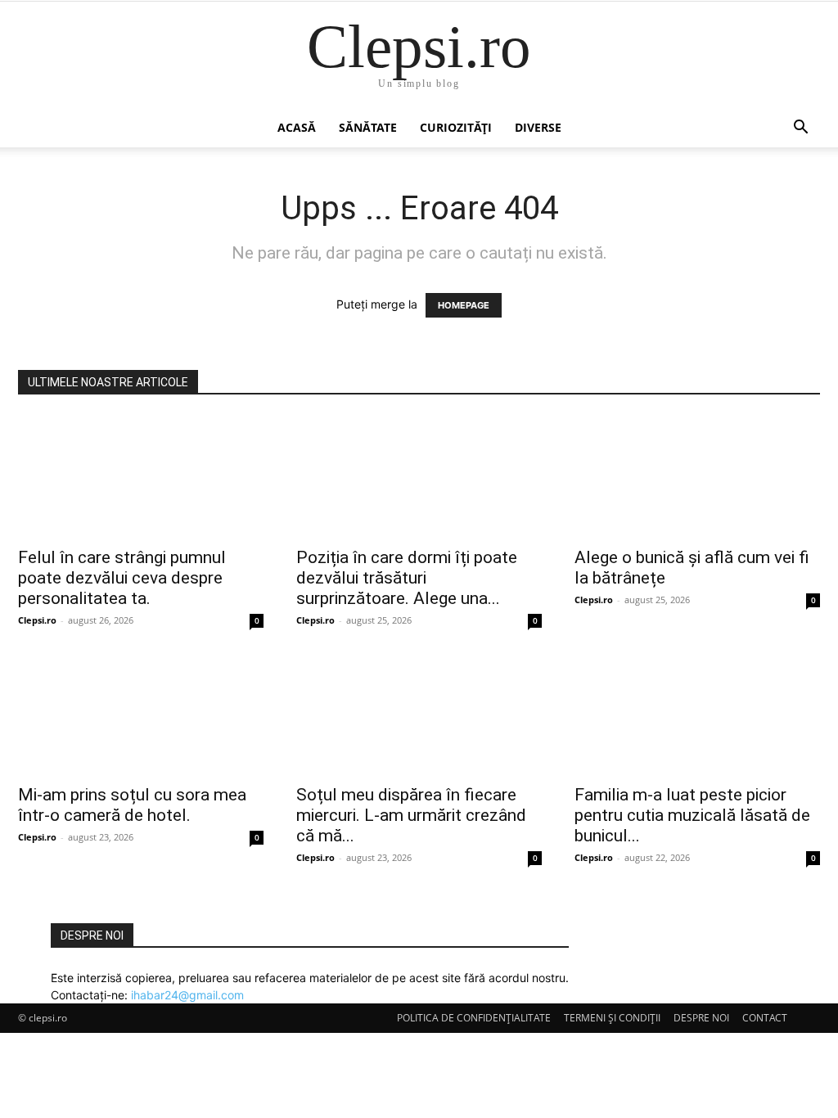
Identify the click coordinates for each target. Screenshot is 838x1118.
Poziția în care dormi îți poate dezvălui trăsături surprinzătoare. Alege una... (406, 578)
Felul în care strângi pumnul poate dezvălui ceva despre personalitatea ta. (122, 578)
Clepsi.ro (37, 620)
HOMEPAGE (463, 305)
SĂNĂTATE (368, 127)
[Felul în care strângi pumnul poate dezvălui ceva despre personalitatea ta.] (141, 476)
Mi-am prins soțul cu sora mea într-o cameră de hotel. (132, 805)
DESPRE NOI (701, 1018)
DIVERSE (538, 127)
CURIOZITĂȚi (456, 127)
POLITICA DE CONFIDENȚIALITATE (474, 1018)
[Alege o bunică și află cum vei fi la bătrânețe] (697, 476)
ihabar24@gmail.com (187, 995)
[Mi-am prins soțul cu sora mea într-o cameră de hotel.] (141, 713)
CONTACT (764, 1018)
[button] (800, 129)
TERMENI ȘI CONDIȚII (612, 1018)
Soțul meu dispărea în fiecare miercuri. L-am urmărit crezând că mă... (411, 815)
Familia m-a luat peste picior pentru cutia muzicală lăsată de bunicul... (692, 815)
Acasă (296, 127)
